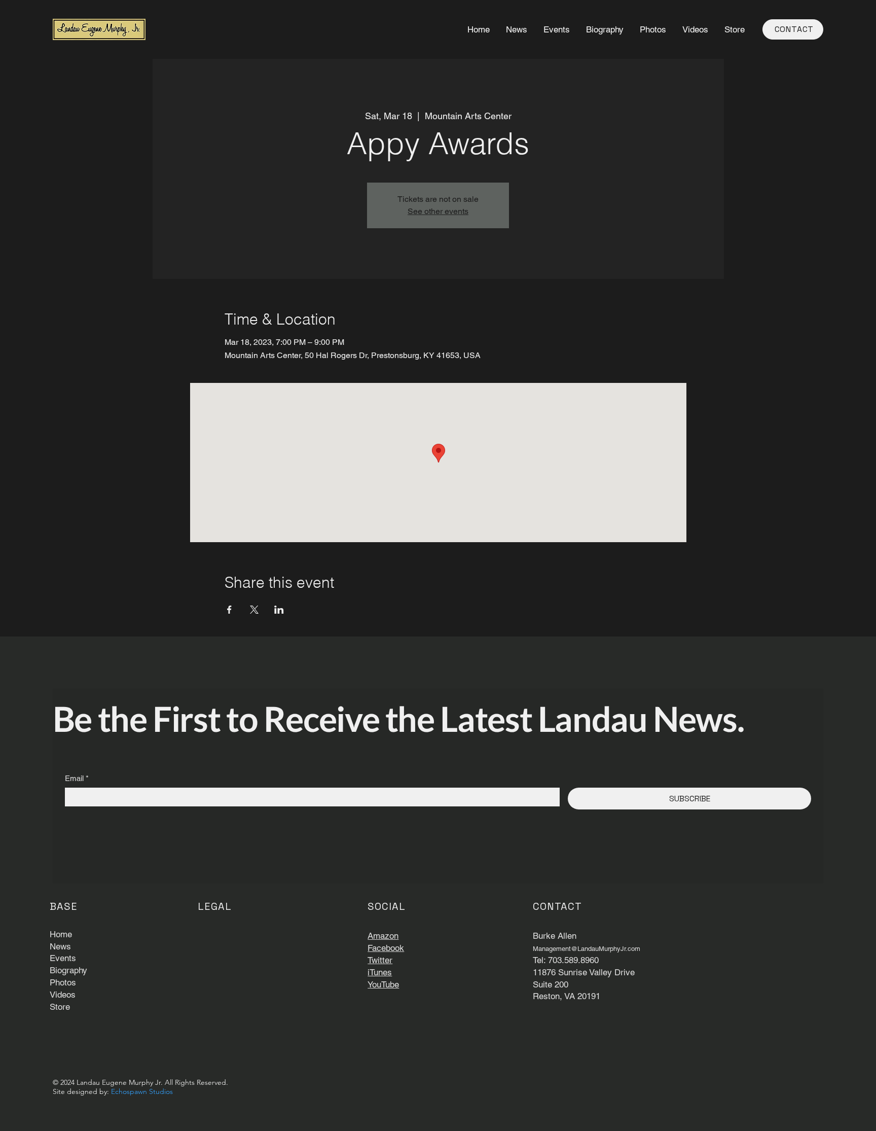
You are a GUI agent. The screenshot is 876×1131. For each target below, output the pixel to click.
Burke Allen (554, 936)
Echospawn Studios (142, 1091)
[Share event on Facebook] (229, 610)
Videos (63, 994)
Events (63, 958)
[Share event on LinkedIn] (279, 610)
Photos (63, 982)
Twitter (380, 960)
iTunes (380, 972)
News (60, 946)
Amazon (383, 936)
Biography (68, 970)
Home (61, 934)
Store (60, 1007)
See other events (438, 211)
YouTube (383, 984)
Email (77, 778)
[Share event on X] (254, 610)
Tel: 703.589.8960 (566, 960)
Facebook (386, 948)
